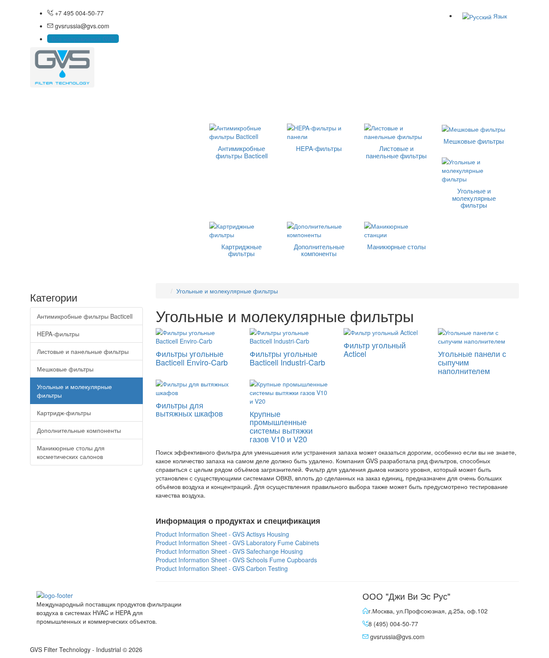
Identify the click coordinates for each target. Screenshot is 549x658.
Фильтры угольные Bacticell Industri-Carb (287, 358)
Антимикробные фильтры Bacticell (85, 316)
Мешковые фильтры (65, 369)
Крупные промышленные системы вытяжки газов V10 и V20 (281, 426)
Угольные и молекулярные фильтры (74, 390)
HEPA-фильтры (58, 333)
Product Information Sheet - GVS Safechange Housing (229, 551)
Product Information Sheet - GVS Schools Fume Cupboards (236, 559)
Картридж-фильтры (64, 412)
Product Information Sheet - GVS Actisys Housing (222, 534)
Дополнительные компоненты (79, 430)
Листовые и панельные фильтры (83, 351)
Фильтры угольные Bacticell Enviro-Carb (192, 358)
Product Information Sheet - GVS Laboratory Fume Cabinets (237, 542)
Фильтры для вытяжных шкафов (189, 409)
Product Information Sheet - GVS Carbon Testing (222, 568)
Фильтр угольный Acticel (375, 349)
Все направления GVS (83, 38)
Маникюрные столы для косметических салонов (71, 452)
